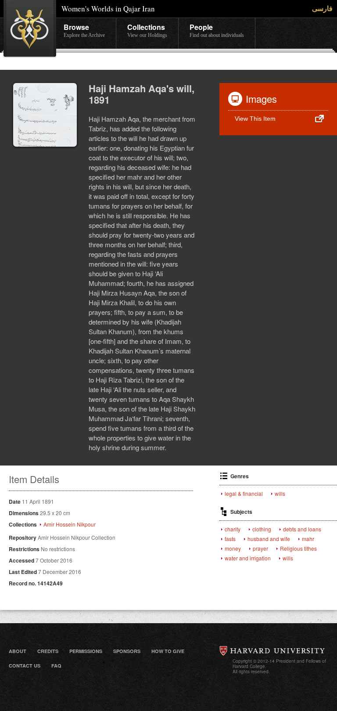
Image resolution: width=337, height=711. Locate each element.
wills (280, 494)
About (17, 651)
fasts (230, 539)
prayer (260, 548)
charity (232, 529)
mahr (308, 539)
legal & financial (244, 494)
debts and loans (302, 529)
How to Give (167, 651)
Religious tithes (298, 548)
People (217, 30)
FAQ (56, 665)
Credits (47, 651)
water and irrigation (248, 558)
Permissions (85, 651)
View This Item (255, 118)
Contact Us (24, 665)
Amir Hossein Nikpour (69, 524)
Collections (147, 30)
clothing (261, 529)
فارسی (322, 8)
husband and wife (268, 539)
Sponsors (126, 651)
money (233, 548)
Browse (84, 30)
